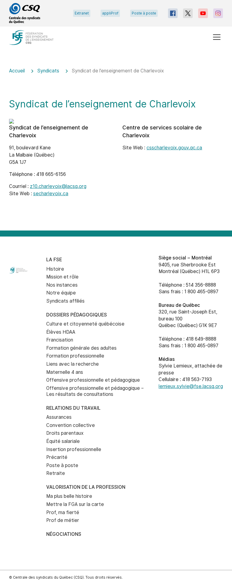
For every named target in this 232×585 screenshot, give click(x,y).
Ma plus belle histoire (69, 496)
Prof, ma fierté (62, 512)
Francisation (59, 340)
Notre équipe (61, 293)
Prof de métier (62, 520)
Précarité (56, 457)
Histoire (55, 269)
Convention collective (70, 425)
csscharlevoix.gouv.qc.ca (174, 148)
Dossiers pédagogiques (76, 315)
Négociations (63, 534)
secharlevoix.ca (50, 193)
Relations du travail (73, 408)
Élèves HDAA (60, 332)
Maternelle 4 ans (64, 372)
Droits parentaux (65, 433)
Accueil (17, 71)
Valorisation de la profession (85, 487)
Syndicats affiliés (65, 301)
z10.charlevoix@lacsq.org (58, 186)
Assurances (59, 417)
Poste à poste (144, 13)
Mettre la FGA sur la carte (75, 504)
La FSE (54, 259)
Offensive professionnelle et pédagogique (93, 380)
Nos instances (62, 285)
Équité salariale (63, 441)
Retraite (55, 473)
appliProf (110, 13)
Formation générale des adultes (81, 348)
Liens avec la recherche (72, 364)
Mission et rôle (62, 277)
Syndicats (48, 71)
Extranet (82, 13)
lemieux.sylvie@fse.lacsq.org (191, 386)
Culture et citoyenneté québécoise (85, 324)
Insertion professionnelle (73, 449)
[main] (116, 145)
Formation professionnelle (75, 356)
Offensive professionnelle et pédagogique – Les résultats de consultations (95, 391)
